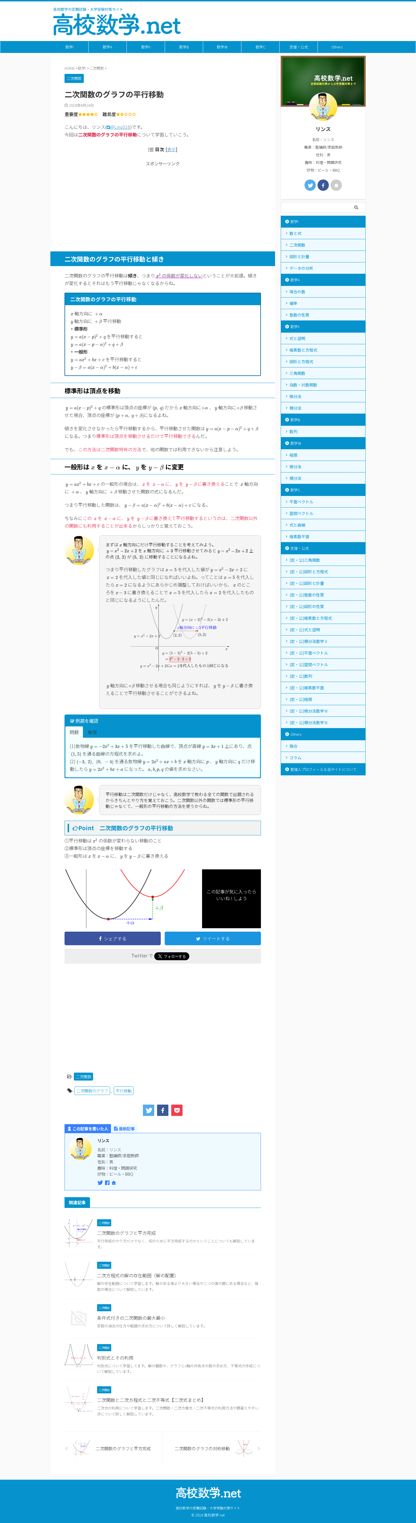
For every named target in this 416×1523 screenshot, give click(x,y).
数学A (107, 47)
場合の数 (297, 291)
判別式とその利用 (115, 1357)
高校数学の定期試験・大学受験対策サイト (208, 1507)
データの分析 (301, 268)
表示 (171, 149)
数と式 (295, 233)
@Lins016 (120, 126)
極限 (293, 455)
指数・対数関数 (303, 385)
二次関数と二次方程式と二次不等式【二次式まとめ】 (151, 1399)
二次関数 (83, 1076)
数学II (145, 47)
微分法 (295, 396)
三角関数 (297, 373)
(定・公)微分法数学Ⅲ (309, 711)
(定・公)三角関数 (305, 560)
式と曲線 (297, 525)
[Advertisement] (163, 206)
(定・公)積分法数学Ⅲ (309, 722)
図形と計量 (299, 256)
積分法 (295, 408)
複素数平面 (299, 536)
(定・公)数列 (301, 676)
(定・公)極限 (301, 699)
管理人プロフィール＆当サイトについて (323, 769)
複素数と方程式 (303, 350)
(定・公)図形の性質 (307, 606)
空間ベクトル (301, 513)
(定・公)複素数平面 (307, 687)
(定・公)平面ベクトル (309, 653)
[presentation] (158, 275)
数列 (293, 431)
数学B (184, 47)
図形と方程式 (301, 361)
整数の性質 (299, 315)
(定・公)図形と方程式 (309, 571)
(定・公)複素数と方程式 (311, 618)
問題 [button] (74, 732)
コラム (295, 757)
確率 (293, 303)
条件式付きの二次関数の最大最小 (131, 1317)
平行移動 (124, 1091)
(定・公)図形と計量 (307, 583)
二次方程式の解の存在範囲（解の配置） (138, 1275)
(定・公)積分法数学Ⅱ (309, 641)
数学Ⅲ (222, 47)
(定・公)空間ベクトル (309, 664)
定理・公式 (299, 47)
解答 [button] (92, 732)
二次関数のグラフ (92, 1091)
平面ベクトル (301, 501)
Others (336, 47)
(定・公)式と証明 (305, 629)
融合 (293, 746)
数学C (260, 47)
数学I (69, 47)
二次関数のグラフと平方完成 (126, 1232)
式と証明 (297, 338)
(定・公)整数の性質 (307, 595)
